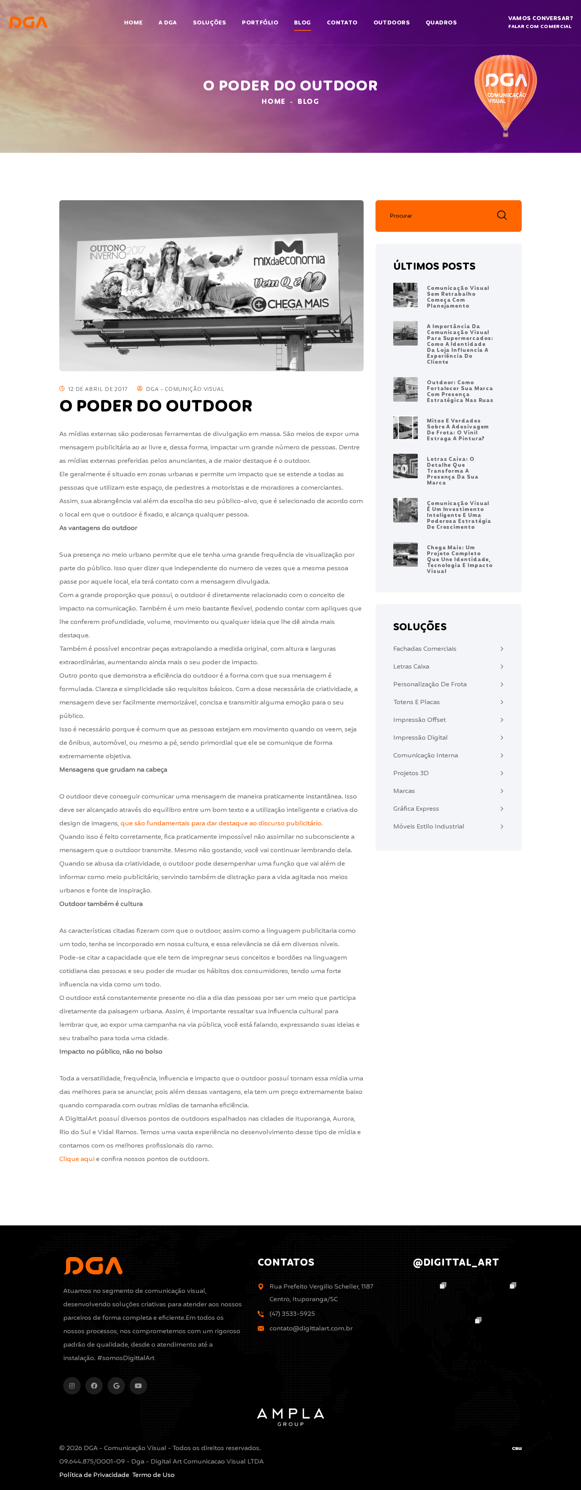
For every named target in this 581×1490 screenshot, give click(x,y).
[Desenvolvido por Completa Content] (517, 1448)
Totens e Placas (416, 702)
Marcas (404, 791)
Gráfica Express (416, 809)
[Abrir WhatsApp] (561, 1470)
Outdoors (392, 23)
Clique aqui (76, 1159)
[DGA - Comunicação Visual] (27, 22)
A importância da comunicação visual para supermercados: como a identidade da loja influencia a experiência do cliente (460, 344)
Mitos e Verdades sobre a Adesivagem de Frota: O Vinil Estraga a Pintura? (458, 430)
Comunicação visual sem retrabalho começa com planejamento (458, 297)
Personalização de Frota (430, 685)
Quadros (441, 23)
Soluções (209, 23)
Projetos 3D (411, 773)
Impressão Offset (419, 720)
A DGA (167, 23)
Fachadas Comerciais (424, 649)
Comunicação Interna (425, 756)
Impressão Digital (420, 738)
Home (133, 23)
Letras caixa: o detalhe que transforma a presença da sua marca (453, 471)
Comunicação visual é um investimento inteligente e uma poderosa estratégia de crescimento (459, 516)
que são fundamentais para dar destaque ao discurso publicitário (221, 824)
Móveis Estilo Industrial (428, 827)
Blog (302, 23)
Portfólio (260, 23)
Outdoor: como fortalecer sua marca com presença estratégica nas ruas (460, 392)
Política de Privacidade (94, 1475)
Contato (342, 23)
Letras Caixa (411, 667)
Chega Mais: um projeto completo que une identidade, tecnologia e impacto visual (460, 560)
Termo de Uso (153, 1475)
